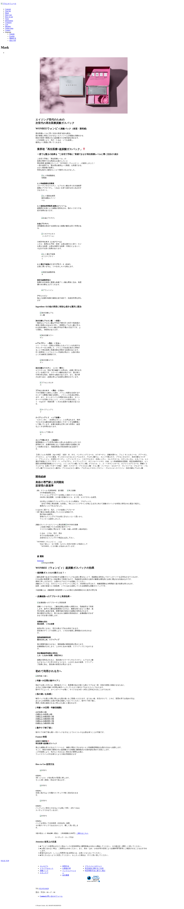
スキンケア (44, 873)
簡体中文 (12, 38)
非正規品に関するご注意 (94, 868)
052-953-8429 (44, 888)
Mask (7, 13)
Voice (7, 19)
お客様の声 (66, 868)
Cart (6, 24)
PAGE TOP (5, 861)
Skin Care (8, 15)
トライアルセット (46, 868)
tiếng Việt (12, 40)
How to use (9, 17)
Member (8, 26)
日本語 (11, 34)
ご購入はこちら (82, 833)
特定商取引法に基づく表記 (95, 871)
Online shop (9, 28)
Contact (7, 30)
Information (9, 21)
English (11, 36)
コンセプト (44, 866)
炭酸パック (44, 871)
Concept (8, 9)
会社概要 (65, 875)
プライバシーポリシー (93, 866)
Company (8, 22)
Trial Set (8, 11)
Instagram (40, 561)
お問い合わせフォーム (51, 896)
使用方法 (65, 866)
